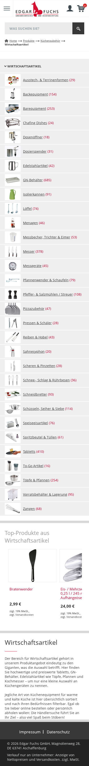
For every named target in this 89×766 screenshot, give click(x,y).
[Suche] (78, 28)
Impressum (30, 732)
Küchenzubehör (50, 40)
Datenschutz (58, 732)
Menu (6, 8)
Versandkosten (24, 614)
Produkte (28, 40)
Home (13, 40)
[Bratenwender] (32, 565)
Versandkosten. (48, 759)
